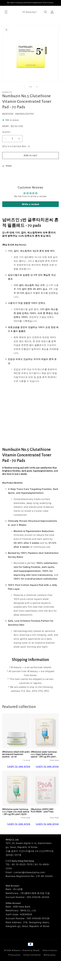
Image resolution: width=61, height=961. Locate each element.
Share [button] (9, 166)
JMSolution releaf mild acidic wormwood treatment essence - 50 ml (16, 754)
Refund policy (50, 955)
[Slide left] (24, 87)
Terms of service (50, 950)
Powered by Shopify (31, 950)
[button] (6, 12)
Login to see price (18, 766)
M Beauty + (17, 950)
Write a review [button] (30, 204)
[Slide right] (37, 87)
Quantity (6, 132)
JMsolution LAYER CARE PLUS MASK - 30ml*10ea (42, 810)
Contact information (32, 955)
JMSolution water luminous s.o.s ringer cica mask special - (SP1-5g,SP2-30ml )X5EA (15, 811)
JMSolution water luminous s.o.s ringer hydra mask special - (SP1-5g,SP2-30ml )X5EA (44, 754)
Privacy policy (14, 955)
